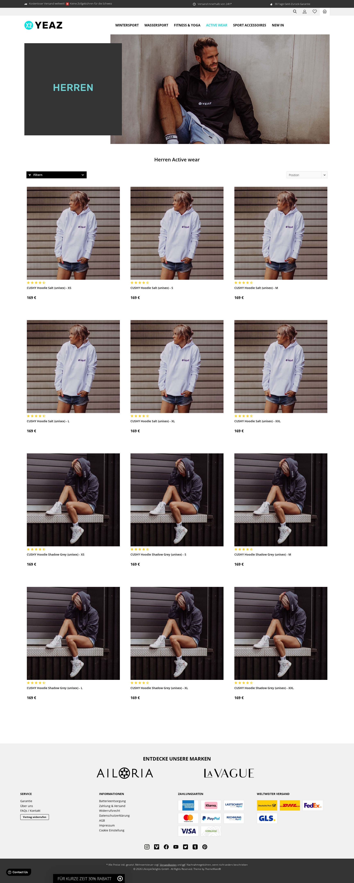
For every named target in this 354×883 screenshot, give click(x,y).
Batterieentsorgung (112, 801)
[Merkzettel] (315, 11)
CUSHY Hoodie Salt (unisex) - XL (152, 421)
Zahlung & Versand (112, 806)
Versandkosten (168, 864)
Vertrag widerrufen (34, 817)
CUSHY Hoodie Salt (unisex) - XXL (257, 421)
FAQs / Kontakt (30, 811)
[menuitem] (325, 12)
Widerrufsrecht (109, 811)
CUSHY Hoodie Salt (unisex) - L (48, 421)
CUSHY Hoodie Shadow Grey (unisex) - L (55, 688)
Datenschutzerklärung (114, 815)
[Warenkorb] (325, 11)
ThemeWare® (213, 869)
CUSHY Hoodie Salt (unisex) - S (151, 288)
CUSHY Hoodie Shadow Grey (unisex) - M (262, 554)
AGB (102, 820)
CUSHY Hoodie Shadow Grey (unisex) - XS (55, 554)
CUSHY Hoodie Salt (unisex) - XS (49, 288)
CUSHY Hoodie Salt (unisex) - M (256, 288)
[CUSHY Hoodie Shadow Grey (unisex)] (73, 499)
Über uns (26, 806)
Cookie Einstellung (111, 830)
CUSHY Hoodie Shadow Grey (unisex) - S (158, 554)
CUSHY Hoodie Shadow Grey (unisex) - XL (159, 688)
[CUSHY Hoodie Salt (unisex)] (73, 233)
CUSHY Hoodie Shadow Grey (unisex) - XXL (264, 688)
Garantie (26, 801)
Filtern (37, 175)
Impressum (107, 825)
